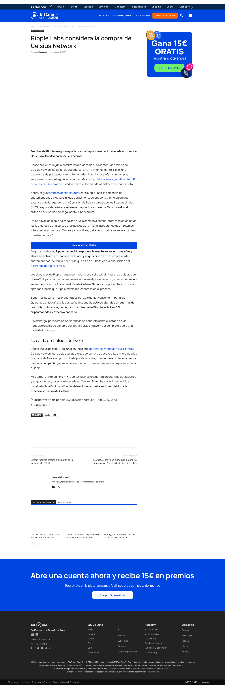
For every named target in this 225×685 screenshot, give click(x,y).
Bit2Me (60, 6)
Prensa (185, 640)
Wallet (91, 629)
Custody (122, 646)
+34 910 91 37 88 (39, 643)
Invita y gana (188, 635)
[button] (181, 15)
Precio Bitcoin (151, 638)
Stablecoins (185, 6)
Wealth (121, 635)
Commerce (93, 652)
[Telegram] (76, 61)
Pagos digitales (138, 6)
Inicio (33, 26)
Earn (90, 643)
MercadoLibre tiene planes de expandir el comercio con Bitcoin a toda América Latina (114, 461)
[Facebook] (34, 61)
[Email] (69, 61)
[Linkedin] (55, 61)
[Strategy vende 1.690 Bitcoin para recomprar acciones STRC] (120, 520)
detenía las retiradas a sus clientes (111, 349)
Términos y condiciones (19, 682)
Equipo (185, 630)
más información (74, 665)
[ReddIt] (62, 61)
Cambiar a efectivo (154, 643)
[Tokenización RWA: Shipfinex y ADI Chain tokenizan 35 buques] (84, 520)
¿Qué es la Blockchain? (156, 647)
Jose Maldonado (40, 52)
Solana (170, 6)
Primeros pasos (152, 629)
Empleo (185, 651)
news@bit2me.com (40, 639)
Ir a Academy (151, 652)
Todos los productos (127, 651)
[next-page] (37, 543)
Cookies (47, 682)
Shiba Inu (156, 6)
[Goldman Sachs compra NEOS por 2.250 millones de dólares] (47, 520)
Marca (185, 646)
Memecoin (120, 6)
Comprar (92, 633)
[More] (83, 61)
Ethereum (104, 6)
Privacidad (37, 682)
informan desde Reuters (63, 193)
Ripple (47, 415)
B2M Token (123, 640)
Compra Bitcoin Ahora (112, 595)
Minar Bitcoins (152, 633)
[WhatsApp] (48, 61)
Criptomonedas (122, 15)
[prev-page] (33, 543)
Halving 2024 (143, 15)
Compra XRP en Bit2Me (84, 245)
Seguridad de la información (66, 682)
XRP (54, 415)
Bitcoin (74, 6)
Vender (91, 638)
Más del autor (64, 502)
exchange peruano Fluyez (47, 266)
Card (90, 647)
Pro (119, 630)
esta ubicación (152, 671)
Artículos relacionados (43, 502)
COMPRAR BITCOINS (165, 15)
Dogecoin (88, 6)
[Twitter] (41, 61)
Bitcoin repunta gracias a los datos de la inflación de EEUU (52, 461)
